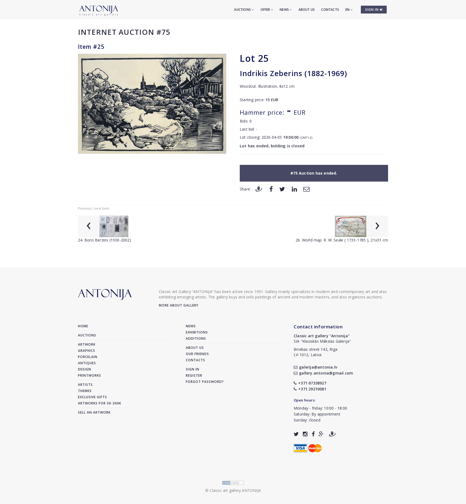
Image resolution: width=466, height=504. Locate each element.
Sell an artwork (94, 412)
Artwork (86, 344)
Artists (85, 384)
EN (348, 9)
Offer (266, 9)
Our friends (197, 354)
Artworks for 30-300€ (99, 403)
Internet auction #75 (124, 32)
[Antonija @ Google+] (321, 434)
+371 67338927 (312, 383)
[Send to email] (306, 189)
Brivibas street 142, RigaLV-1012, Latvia (315, 352)
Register (194, 375)
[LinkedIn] (294, 189)
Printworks (89, 375)
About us (307, 9)
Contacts (330, 9)
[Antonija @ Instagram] (305, 434)
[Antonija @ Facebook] (313, 434)
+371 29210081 (312, 388)
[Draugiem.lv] (259, 189)
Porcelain (87, 357)
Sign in (192, 369)
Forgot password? (205, 381)
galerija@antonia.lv (318, 367)
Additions (196, 338)
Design (84, 369)
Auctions (243, 9)
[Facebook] (271, 189)
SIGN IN (372, 9)
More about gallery (178, 305)
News (285, 9)
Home (83, 326)
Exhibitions (197, 332)
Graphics (86, 350)
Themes (85, 391)
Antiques (87, 363)
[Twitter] (282, 189)
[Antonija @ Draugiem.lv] (332, 434)
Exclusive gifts (92, 397)
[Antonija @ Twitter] (296, 434)
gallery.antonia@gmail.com (326, 373)
